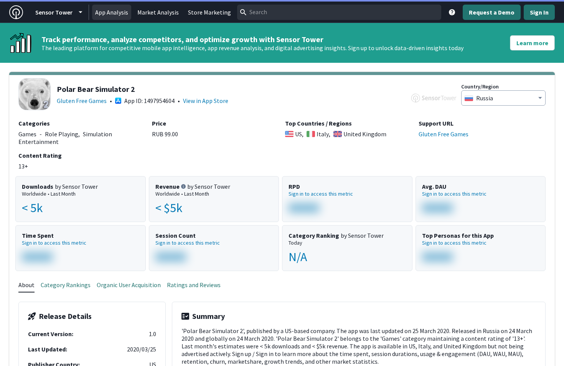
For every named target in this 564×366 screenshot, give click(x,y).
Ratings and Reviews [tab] (194, 285)
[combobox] (339, 12)
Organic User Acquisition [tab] (129, 285)
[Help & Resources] (452, 12)
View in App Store (205, 101)
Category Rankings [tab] (66, 285)
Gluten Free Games (82, 101)
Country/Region (480, 86)
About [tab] (26, 285)
